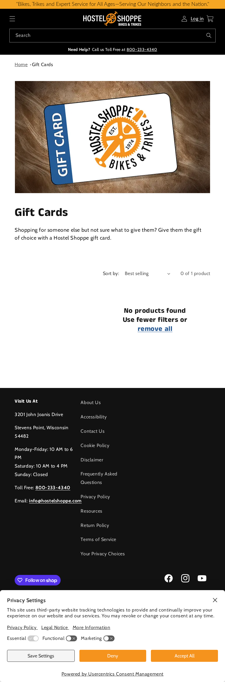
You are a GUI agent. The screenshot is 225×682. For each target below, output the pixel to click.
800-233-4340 (142, 49)
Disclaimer (92, 460)
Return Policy (95, 525)
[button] (12, 18)
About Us (91, 402)
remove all (155, 329)
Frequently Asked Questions (99, 478)
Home (21, 64)
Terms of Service (98, 539)
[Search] (208, 35)
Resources (91, 511)
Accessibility (94, 417)
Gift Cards (42, 64)
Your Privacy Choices (103, 553)
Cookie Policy (95, 445)
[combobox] (112, 35)
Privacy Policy (95, 496)
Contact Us (93, 431)
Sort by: (111, 273)
